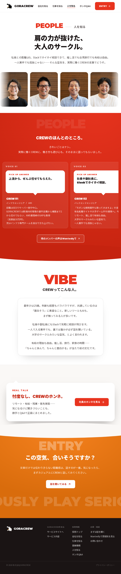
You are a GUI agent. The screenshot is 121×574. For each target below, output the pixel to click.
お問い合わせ (96, 540)
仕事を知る (57, 6)
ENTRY (103, 6)
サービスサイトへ (55, 531)
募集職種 (76, 545)
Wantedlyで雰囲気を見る (102, 536)
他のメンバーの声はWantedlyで (58, 238)
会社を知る (43, 6)
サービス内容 (53, 536)
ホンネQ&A (85, 6)
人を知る (71, 5)
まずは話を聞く (97, 531)
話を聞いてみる (58, 484)
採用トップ (77, 531)
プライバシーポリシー (105, 565)
